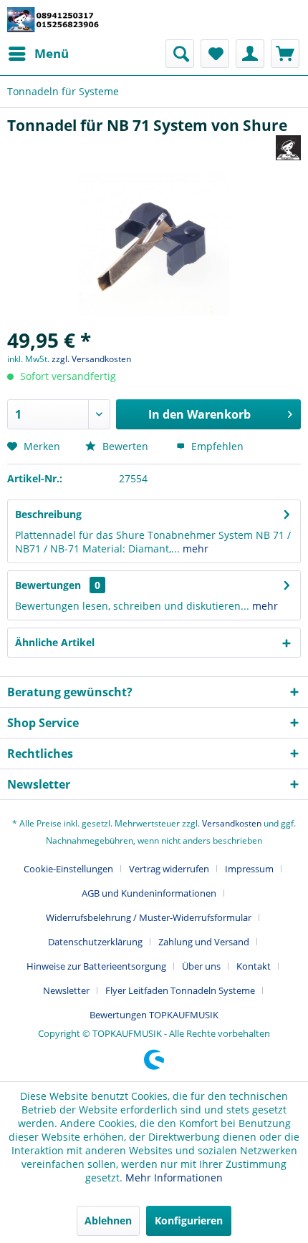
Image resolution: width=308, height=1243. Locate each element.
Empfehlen (216, 446)
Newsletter (66, 990)
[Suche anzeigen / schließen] (179, 53)
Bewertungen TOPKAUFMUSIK (154, 1014)
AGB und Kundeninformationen (149, 893)
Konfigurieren (189, 1220)
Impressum (249, 868)
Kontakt (253, 966)
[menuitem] (38, 53)
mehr (194, 548)
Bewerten (125, 446)
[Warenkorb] (285, 53)
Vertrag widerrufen (169, 868)
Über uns (201, 966)
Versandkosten (231, 823)
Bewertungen (48, 585)
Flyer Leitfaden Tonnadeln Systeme (180, 990)
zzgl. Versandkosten (91, 359)
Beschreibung (48, 514)
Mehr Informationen (174, 1177)
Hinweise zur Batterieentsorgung (96, 966)
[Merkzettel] (215, 53)
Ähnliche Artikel (55, 642)
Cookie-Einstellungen (68, 868)
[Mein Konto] (250, 53)
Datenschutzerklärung (95, 941)
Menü (51, 53)
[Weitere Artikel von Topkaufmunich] (288, 147)
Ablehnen (108, 1220)
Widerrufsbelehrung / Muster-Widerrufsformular (148, 917)
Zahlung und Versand (203, 941)
